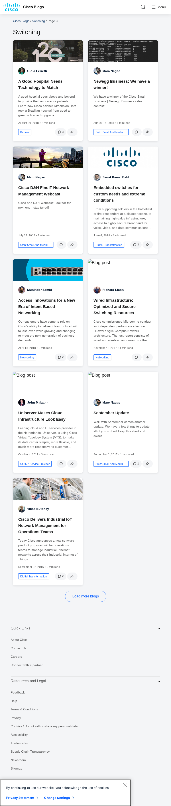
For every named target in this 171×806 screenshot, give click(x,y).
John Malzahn (38, 402)
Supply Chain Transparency (30, 751)
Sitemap (16, 768)
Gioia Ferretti (37, 71)
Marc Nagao (111, 71)
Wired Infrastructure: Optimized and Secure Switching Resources (115, 306)
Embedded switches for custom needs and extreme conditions (119, 193)
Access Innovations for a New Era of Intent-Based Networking (46, 306)
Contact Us (18, 648)
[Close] (125, 785)
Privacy (16, 718)
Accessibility (19, 734)
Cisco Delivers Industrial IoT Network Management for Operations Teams (45, 525)
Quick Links (21, 628)
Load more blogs (85, 596)
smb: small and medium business (111, 132)
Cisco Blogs (33, 7)
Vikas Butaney (38, 509)
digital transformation (109, 245)
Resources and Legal (28, 681)
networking (27, 357)
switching (38, 21)
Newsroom (18, 760)
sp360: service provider (35, 464)
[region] (65, 792)
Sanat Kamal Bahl (115, 177)
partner (24, 132)
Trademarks (19, 743)
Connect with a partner (27, 665)
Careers (16, 656)
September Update (111, 413)
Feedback (18, 692)
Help (14, 701)
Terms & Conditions (24, 709)
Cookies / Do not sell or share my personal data (44, 726)
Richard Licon (113, 289)
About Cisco (19, 639)
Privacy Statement (20, 798)
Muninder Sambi (39, 289)
